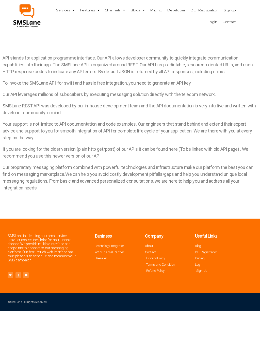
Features (87, 10)
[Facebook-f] (18, 275)
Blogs (135, 10)
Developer (176, 10)
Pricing (156, 10)
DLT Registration (204, 10)
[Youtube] (26, 275)
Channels (112, 10)
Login (212, 22)
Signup (230, 10)
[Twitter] (10, 275)
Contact (229, 22)
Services (63, 10)
